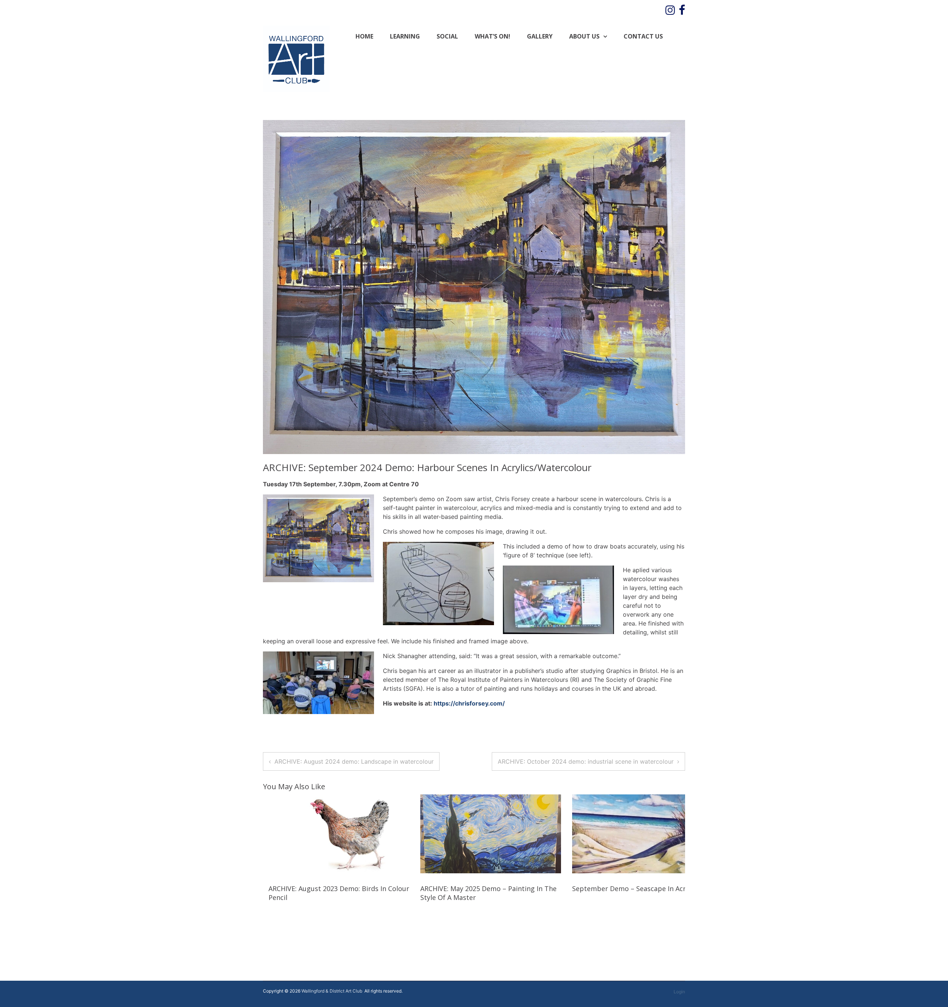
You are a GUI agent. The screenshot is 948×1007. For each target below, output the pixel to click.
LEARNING (405, 36)
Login (679, 991)
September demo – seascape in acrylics (636, 888)
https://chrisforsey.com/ (469, 703)
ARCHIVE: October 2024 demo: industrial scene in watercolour (586, 761)
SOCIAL (447, 36)
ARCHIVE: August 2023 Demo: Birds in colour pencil (338, 892)
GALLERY (540, 36)
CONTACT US (643, 36)
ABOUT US (584, 36)
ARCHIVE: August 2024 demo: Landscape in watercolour (354, 761)
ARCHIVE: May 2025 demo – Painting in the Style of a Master (488, 892)
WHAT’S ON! (492, 36)
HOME (364, 36)
